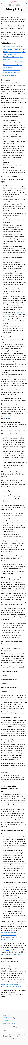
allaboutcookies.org (7, 939)
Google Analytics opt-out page (11, 954)
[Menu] (2, 3)
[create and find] (14, 3)
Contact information (9, 75)
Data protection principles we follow (15, 49)
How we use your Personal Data (13, 62)
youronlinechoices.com (8, 935)
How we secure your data (11, 70)
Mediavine (14, 1038)
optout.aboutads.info (8, 932)
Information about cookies (11, 73)
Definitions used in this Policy (12, 46)
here (8, 418)
